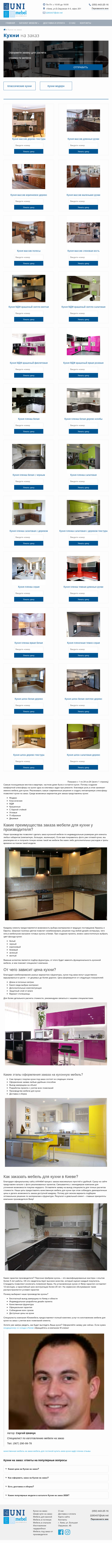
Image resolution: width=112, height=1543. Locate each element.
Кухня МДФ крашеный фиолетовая (29, 362)
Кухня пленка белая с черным (29, 474)
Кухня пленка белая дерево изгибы (83, 418)
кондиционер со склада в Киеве (19, 1327)
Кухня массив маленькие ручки (83, 195)
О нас (72, 22)
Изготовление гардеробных (39, 1527)
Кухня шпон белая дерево (29, 698)
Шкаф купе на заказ (42, 1513)
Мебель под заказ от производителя (43, 1533)
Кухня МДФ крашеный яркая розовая (83, 362)
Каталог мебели (28, 22)
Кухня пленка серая (29, 586)
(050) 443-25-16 (100, 4)
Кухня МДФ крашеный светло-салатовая (83, 306)
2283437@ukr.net (54, 12)
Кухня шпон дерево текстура (28, 754)
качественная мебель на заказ (18, 1450)
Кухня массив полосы (29, 250)
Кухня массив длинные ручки (83, 138)
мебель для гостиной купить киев (49, 1450)
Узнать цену (28, 151)
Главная (10, 22)
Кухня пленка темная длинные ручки (83, 586)
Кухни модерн (56, 86)
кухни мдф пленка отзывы (78, 1450)
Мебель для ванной (42, 1516)
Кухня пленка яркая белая (29, 642)
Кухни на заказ (40, 1510)
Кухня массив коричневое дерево (28, 195)
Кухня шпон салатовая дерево (83, 754)
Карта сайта (64, 1516)
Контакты (85, 22)
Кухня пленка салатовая (83, 474)
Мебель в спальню (42, 1522)
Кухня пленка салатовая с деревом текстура (83, 531)
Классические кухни (19, 86)
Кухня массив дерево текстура (28, 138)
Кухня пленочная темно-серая (83, 642)
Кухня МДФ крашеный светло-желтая (29, 306)
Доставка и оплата (54, 22)
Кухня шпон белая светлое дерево (83, 698)
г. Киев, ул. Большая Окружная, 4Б (68, 1524)
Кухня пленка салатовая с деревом (29, 531)
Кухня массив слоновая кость (83, 250)
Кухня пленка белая (29, 418)
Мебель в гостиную (42, 1519)
